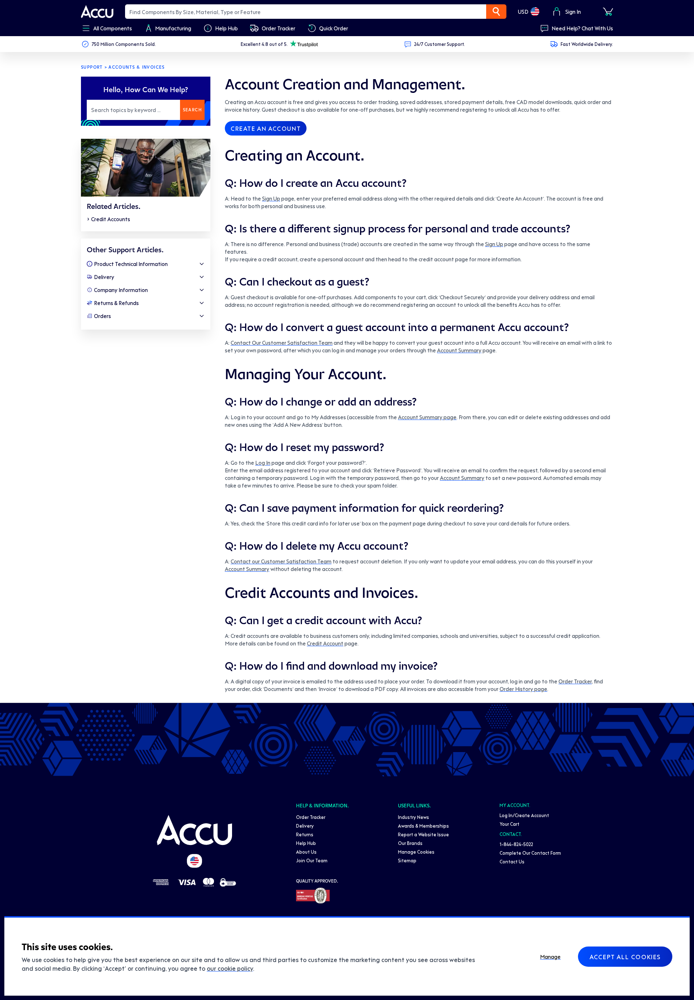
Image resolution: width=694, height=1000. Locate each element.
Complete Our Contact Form (530, 852)
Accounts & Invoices (136, 67)
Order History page (523, 689)
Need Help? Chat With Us (582, 28)
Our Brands (410, 843)
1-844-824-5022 (516, 844)
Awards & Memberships (423, 825)
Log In (262, 462)
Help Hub (306, 843)
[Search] (496, 11)
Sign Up (271, 198)
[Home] (194, 830)
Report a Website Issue (423, 834)
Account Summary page (427, 417)
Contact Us (512, 861)
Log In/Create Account (524, 815)
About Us (306, 851)
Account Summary (459, 350)
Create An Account (266, 128)
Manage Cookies (416, 851)
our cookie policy (230, 968)
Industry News (413, 817)
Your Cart (509, 824)
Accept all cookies (625, 956)
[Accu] (97, 11)
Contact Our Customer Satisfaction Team (282, 342)
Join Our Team (311, 860)
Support (92, 67)
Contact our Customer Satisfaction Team (281, 561)
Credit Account (325, 643)
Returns (304, 834)
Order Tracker (575, 681)
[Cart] (608, 12)
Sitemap (407, 860)
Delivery (305, 825)
